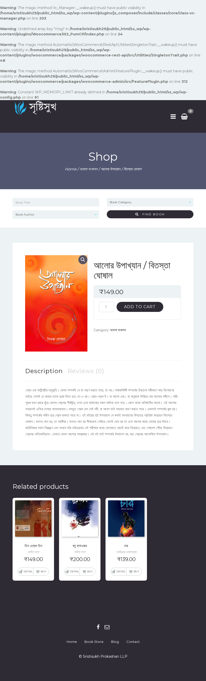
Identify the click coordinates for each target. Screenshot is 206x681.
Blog (115, 642)
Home (70, 169)
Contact (133, 642)
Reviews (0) (86, 371)
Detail (28, 571)
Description (44, 371)
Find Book (152, 214)
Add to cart (140, 306)
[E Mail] (107, 627)
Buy (43, 571)
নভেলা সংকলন (88, 169)
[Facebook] (98, 627)
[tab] (44, 371)
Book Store (94, 642)
